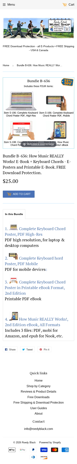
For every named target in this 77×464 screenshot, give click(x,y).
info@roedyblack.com (38, 428)
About (38, 413)
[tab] (14, 214)
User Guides (38, 408)
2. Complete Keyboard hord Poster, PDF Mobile (34, 260)
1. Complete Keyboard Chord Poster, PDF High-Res (35, 231)
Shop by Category (38, 386)
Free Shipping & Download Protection (38, 402)
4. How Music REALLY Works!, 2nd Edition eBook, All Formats (36, 321)
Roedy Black (29, 442)
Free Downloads (38, 397)
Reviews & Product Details (38, 391)
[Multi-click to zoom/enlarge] (38, 112)
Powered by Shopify (50, 442)
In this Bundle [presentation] (14, 214)
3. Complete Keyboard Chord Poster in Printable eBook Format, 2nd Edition (35, 287)
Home (6, 65)
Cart (71, 4)
